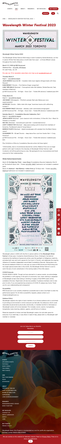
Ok (30, 441)
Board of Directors (8, 392)
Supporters (6, 394)
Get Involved (41, 8)
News (4, 379)
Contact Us (6, 412)
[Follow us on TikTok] (58, 219)
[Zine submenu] (18, 8)
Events (9, 8)
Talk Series (5, 368)
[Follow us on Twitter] (58, 224)
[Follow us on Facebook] (58, 215)
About (23, 8)
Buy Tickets (6, 423)
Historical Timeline (8, 388)
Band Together (7, 406)
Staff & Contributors (9, 390)
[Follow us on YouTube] (58, 229)
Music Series (6, 366)
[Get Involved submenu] (46, 8)
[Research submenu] (34, 8)
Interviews (5, 381)
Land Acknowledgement (10, 397)
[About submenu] (25, 8)
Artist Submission (8, 414)
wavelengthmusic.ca (45, 73)
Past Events (6, 370)
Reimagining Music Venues (10, 403)
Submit (30, 345)
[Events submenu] (12, 8)
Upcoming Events (8, 362)
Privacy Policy (7, 425)
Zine (16, 8)
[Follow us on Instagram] (58, 210)
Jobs (3, 419)
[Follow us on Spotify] (58, 233)
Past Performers (7, 377)
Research (31, 8)
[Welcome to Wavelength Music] (10, 4)
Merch (4, 417)
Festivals (5, 364)
